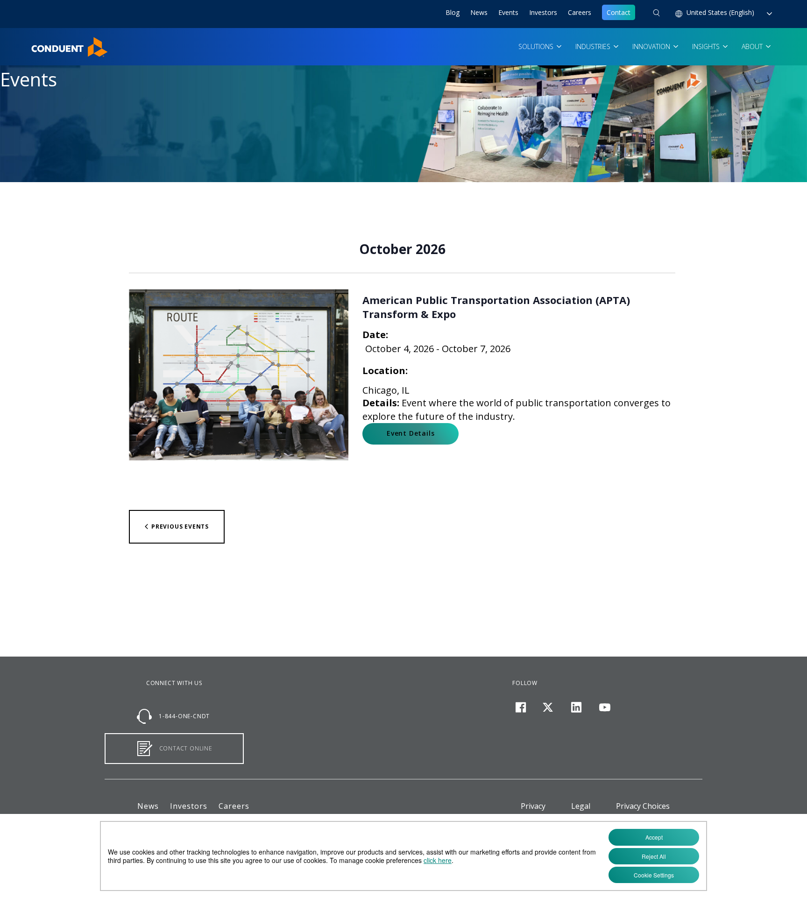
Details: (380, 402)
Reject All (654, 856)
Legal (580, 806)
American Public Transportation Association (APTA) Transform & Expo (496, 307)
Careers (579, 12)
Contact (618, 12)
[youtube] (604, 707)
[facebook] (520, 707)
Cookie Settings (654, 875)
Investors (543, 12)
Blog (453, 12)
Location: (385, 370)
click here (438, 860)
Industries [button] (593, 46)
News (479, 12)
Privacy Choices (643, 806)
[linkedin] (576, 707)
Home (40, 42)
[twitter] (548, 707)
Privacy (533, 806)
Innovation (652, 46)
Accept (654, 837)
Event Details (410, 433)
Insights (707, 46)
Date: (375, 334)
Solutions (536, 46)
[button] (656, 14)
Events (508, 12)
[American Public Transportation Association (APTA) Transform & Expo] (238, 374)
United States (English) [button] (721, 12)
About (753, 46)
